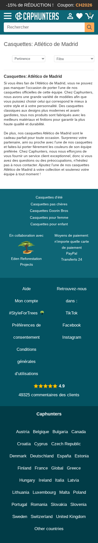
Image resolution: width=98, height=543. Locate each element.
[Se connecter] (70, 15)
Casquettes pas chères (49, 204)
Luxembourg (44, 492)
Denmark (18, 456)
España (64, 456)
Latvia (73, 480)
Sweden (19, 516)
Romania (39, 504)
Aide (26, 288)
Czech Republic (66, 443)
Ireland (45, 480)
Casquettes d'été (49, 197)
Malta (64, 492)
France (41, 468)
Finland (24, 468)
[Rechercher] (89, 27)
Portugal (19, 504)
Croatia (24, 443)
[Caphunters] (29, 15)
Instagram (71, 337)
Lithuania (20, 492)
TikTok (72, 313)
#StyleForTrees (24, 313)
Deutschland (42, 456)
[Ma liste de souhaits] (79, 15)
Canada (78, 431)
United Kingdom (71, 516)
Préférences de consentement (26, 331)
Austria (22, 431)
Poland (79, 492)
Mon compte (26, 301)
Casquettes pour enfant (49, 224)
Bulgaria (60, 431)
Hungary (27, 480)
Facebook (72, 325)
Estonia (82, 456)
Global (57, 468)
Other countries (49, 528)
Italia (59, 480)
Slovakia (59, 504)
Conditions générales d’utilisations (26, 361)
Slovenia (78, 504)
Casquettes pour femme (49, 217)
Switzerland (42, 516)
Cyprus (41, 443)
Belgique (41, 431)
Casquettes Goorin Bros (49, 211)
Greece (74, 468)
